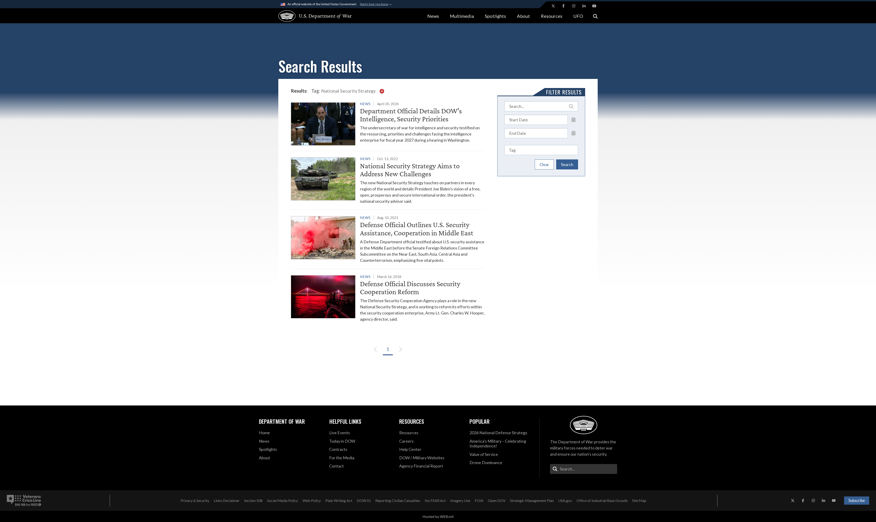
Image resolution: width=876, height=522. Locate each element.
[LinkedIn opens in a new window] (584, 6)
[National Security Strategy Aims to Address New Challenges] (388, 180)
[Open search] (595, 15)
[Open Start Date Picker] (573, 119)
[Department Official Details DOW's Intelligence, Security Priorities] (388, 123)
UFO (578, 16)
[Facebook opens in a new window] (563, 6)
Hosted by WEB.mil (438, 516)
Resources (551, 16)
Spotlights (495, 16)
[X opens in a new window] (553, 6)
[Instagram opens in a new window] (573, 6)
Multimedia (462, 16)
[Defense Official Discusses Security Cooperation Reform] (388, 297)
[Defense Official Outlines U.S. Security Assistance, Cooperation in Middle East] (388, 238)
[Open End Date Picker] (573, 133)
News (433, 16)
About (523, 16)
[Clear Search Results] (382, 90)
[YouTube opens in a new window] (594, 6)
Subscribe (856, 500)
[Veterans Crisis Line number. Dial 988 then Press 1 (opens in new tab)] (24, 500)
